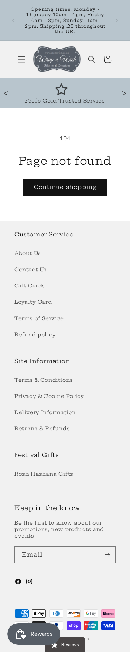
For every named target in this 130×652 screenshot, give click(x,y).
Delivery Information (45, 412)
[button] (22, 59)
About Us (27, 253)
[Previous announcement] (13, 20)
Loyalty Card (33, 302)
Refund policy (35, 334)
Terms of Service (39, 318)
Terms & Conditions (43, 380)
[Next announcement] (117, 20)
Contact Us (30, 269)
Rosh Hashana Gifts (43, 474)
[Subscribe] (107, 554)
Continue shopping (65, 187)
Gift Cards (29, 285)
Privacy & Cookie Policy (49, 396)
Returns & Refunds (42, 428)
